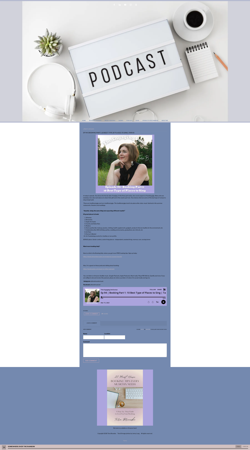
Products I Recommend (150, 120)
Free (238, 446)
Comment (86, 342)
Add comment (91, 360)
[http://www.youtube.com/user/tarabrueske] (125, 5)
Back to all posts (89, 129)
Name (85, 333)
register (148, 329)
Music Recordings (95, 120)
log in (142, 329)
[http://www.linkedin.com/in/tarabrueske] (120, 5)
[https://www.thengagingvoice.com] (136, 5)
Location (107, 333)
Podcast (129, 120)
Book (137, 120)
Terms (125, 440)
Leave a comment (91, 314)
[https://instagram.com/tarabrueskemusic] (131, 5)
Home (84, 120)
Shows (121, 120)
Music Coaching (110, 120)
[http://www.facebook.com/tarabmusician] (114, 5)
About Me (165, 120)
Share (105, 314)
